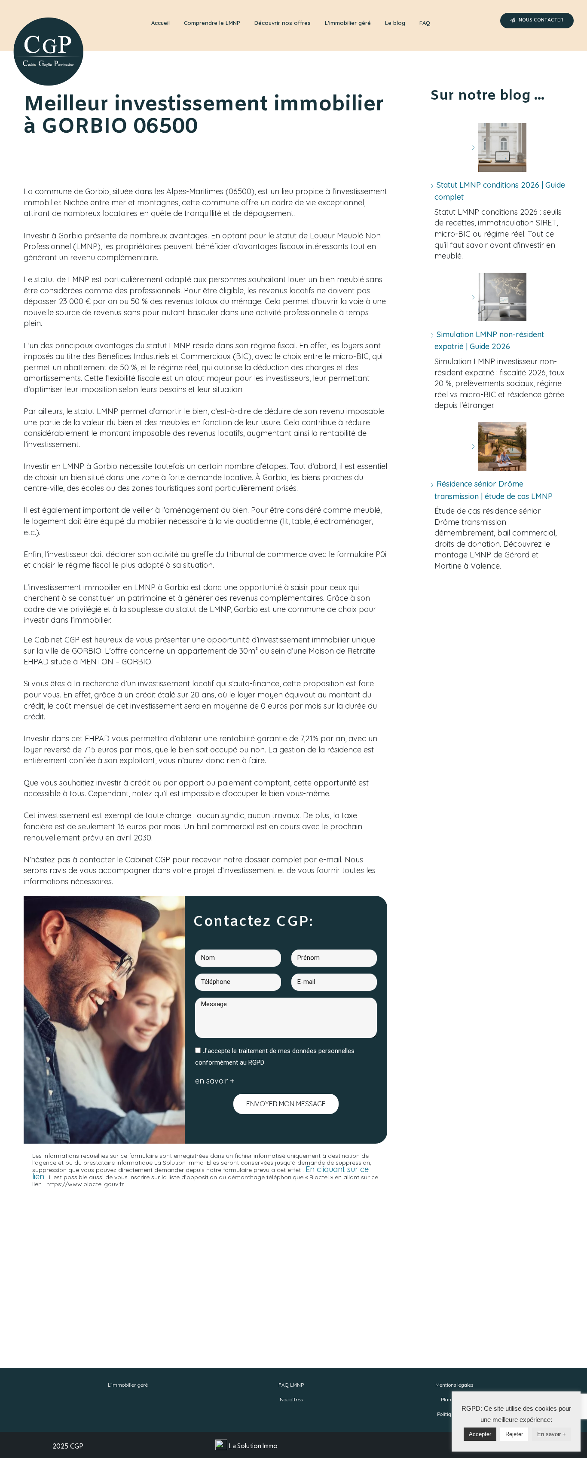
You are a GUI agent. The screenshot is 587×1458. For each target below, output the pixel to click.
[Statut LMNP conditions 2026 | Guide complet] (498, 147)
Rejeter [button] (514, 1434)
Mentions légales (454, 1385)
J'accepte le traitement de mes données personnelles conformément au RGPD (275, 1057)
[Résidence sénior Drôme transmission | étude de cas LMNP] (498, 446)
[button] (537, 20)
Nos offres (291, 1399)
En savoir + (551, 1434)
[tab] (160, 23)
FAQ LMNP (291, 1385)
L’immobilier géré (128, 1385)
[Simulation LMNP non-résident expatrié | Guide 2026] (498, 297)
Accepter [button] (480, 1434)
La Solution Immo (253, 1446)
